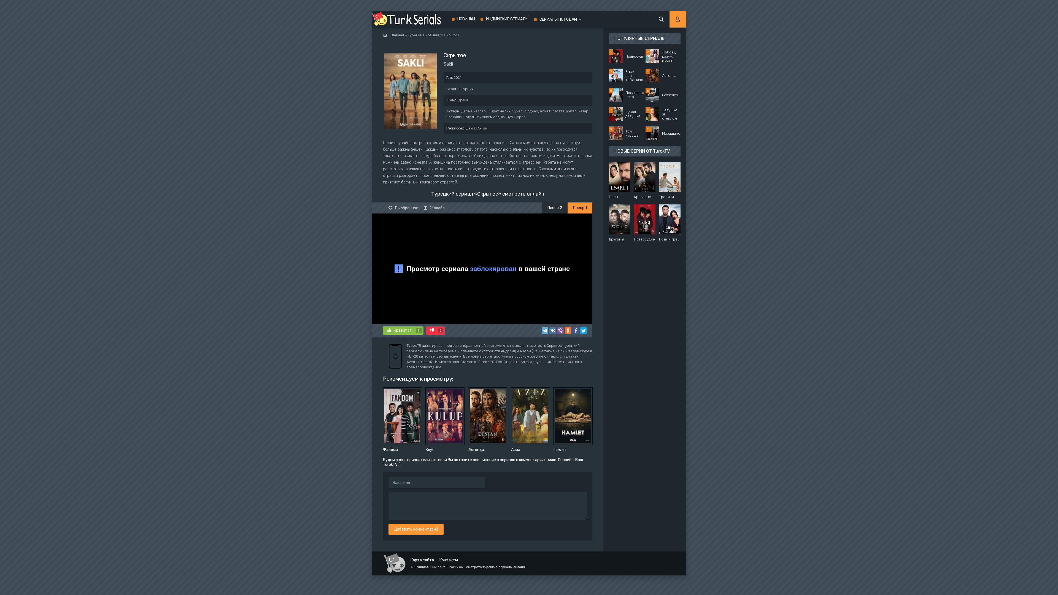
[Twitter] (583, 330)
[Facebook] (576, 330)
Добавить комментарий (416, 529)
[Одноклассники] (568, 330)
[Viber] (560, 330)
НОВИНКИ (466, 19)
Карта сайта (422, 560)
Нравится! (407, 330)
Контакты (448, 560)
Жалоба (437, 208)
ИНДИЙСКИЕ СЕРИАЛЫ (507, 19)
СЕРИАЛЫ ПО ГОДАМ (558, 19)
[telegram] (545, 330)
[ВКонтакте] (552, 330)
